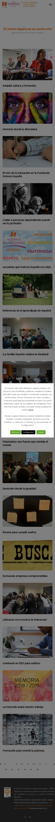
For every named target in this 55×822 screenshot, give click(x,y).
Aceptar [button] (41, 432)
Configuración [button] (28, 432)
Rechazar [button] (15, 432)
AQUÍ (31, 409)
